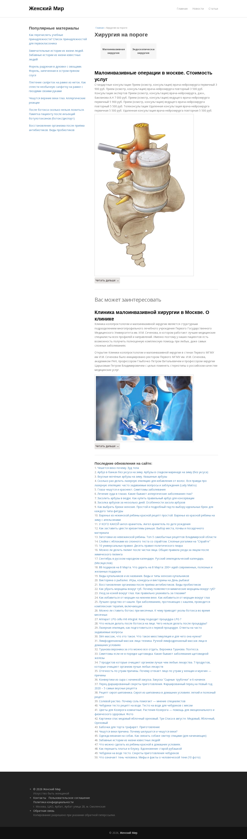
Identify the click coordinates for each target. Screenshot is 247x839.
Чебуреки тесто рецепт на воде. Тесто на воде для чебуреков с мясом (146, 705)
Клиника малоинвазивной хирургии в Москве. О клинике (152, 315)
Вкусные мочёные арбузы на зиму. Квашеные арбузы (132, 476)
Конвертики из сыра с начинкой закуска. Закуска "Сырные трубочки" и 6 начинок (152, 679)
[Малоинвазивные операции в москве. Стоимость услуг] (156, 195)
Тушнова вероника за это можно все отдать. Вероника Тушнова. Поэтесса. (149, 649)
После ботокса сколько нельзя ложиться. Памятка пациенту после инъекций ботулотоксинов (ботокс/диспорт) (56, 114)
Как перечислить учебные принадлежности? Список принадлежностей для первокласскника (58, 39)
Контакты (39, 798)
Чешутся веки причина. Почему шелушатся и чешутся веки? (138, 731)
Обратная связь (43, 811)
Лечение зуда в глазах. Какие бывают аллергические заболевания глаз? (144, 494)
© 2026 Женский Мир (47, 789)
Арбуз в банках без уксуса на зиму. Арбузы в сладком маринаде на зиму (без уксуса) (152, 472)
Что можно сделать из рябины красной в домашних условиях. (140, 744)
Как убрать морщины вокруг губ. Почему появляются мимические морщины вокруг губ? (157, 589)
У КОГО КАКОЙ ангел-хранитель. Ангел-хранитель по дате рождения (144, 524)
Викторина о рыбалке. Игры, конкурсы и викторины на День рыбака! (144, 580)
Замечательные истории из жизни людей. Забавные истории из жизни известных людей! (56, 55)
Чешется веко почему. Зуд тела (118, 468)
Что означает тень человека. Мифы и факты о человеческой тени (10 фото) (149, 757)
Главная (182, 8)
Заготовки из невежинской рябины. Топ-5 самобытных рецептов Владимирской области (157, 537)
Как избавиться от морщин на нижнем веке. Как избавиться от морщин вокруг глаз (154, 597)
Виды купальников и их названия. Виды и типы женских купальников (144, 576)
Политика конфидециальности (53, 802)
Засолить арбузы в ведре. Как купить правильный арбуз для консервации (145, 498)
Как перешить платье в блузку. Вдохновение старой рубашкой (140, 748)
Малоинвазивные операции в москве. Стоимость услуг (153, 76)
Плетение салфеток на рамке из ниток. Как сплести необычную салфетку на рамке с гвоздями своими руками (57, 86)
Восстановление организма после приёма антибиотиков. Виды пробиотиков (150, 584)
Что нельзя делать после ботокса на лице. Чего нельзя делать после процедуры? (153, 623)
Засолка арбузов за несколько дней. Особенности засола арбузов (141, 502)
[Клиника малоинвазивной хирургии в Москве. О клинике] (156, 408)
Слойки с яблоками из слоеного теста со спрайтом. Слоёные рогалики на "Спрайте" (154, 541)
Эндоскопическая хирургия (143, 51)
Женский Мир (46, 8)
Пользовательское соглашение (69, 798)
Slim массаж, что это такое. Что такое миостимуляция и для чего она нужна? (150, 636)
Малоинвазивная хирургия (113, 51)
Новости (198, 8)
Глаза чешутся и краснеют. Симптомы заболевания (131, 489)
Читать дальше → (107, 280)
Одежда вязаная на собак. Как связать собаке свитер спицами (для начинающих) (152, 736)
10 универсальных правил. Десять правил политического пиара (141, 545)
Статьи (213, 8)
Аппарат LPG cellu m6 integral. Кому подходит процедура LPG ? (140, 619)
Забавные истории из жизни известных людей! (129, 740)
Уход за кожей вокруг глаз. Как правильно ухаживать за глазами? (142, 593)
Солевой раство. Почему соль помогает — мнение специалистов (142, 701)
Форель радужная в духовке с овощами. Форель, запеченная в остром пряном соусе (55, 71)
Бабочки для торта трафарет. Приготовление (129, 727)
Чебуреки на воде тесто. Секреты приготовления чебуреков (139, 753)
